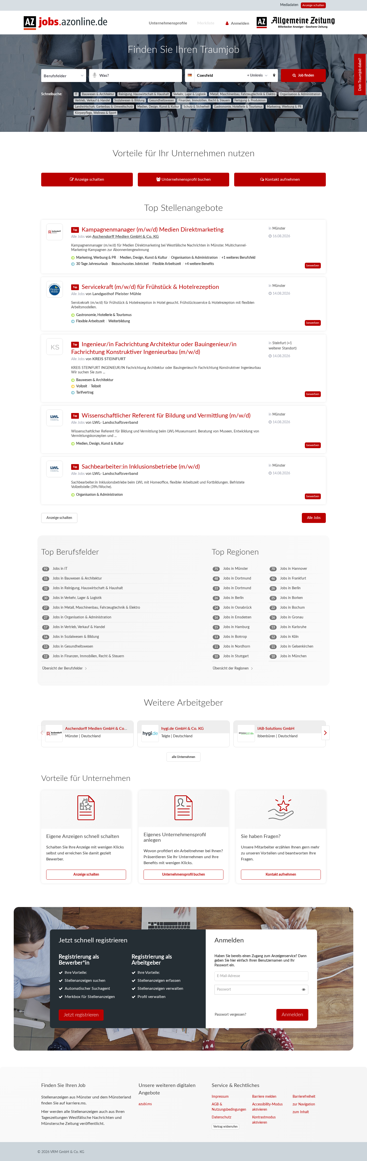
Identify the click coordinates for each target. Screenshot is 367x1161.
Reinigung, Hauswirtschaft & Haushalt (144, 94)
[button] (274, 75)
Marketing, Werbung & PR (284, 106)
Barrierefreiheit (304, 1096)
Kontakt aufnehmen (281, 874)
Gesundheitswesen (161, 100)
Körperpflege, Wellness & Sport (95, 112)
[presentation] (325, 733)
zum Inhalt (301, 1112)
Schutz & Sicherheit (196, 106)
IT (76, 94)
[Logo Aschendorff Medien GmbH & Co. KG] (54, 232)
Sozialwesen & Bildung (129, 100)
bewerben (312, 265)
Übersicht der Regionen (231, 668)
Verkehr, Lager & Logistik (189, 94)
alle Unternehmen (183, 756)
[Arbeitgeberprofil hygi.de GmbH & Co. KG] (150, 733)
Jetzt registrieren (81, 1014)
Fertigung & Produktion (250, 100)
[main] (183, 550)
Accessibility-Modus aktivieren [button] (267, 1107)
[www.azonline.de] (296, 22)
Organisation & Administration (300, 94)
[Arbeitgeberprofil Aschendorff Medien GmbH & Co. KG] (54, 733)
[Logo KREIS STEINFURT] (54, 347)
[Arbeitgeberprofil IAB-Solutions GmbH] (246, 733)
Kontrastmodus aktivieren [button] (264, 1120)
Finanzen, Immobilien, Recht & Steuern (204, 100)
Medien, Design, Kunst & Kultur (158, 106)
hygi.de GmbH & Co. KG (182, 729)
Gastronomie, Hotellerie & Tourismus (238, 106)
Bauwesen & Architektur (98, 94)
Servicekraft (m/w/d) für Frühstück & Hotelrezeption (150, 287)
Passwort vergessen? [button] (230, 1014)
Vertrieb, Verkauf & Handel (92, 100)
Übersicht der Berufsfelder (62, 668)
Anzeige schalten (313, 5)
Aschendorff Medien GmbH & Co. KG (125, 237)
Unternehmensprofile (168, 23)
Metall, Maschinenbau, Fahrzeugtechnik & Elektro (242, 94)
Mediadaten (289, 5)
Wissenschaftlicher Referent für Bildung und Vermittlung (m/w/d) (166, 416)
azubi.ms (145, 1104)
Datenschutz (221, 1117)
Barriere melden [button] (264, 1096)
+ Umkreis (255, 75)
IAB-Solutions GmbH (275, 729)
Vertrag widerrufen (225, 1126)
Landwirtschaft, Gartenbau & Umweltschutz (104, 106)
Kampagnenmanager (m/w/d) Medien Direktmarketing (152, 230)
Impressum (220, 1096)
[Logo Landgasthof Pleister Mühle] (54, 289)
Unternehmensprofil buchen (183, 874)
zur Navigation (304, 1104)
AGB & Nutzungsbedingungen (228, 1107)
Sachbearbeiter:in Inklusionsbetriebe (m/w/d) (141, 467)
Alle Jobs (78, 237)
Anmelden (240, 23)
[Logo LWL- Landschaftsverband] (54, 418)
